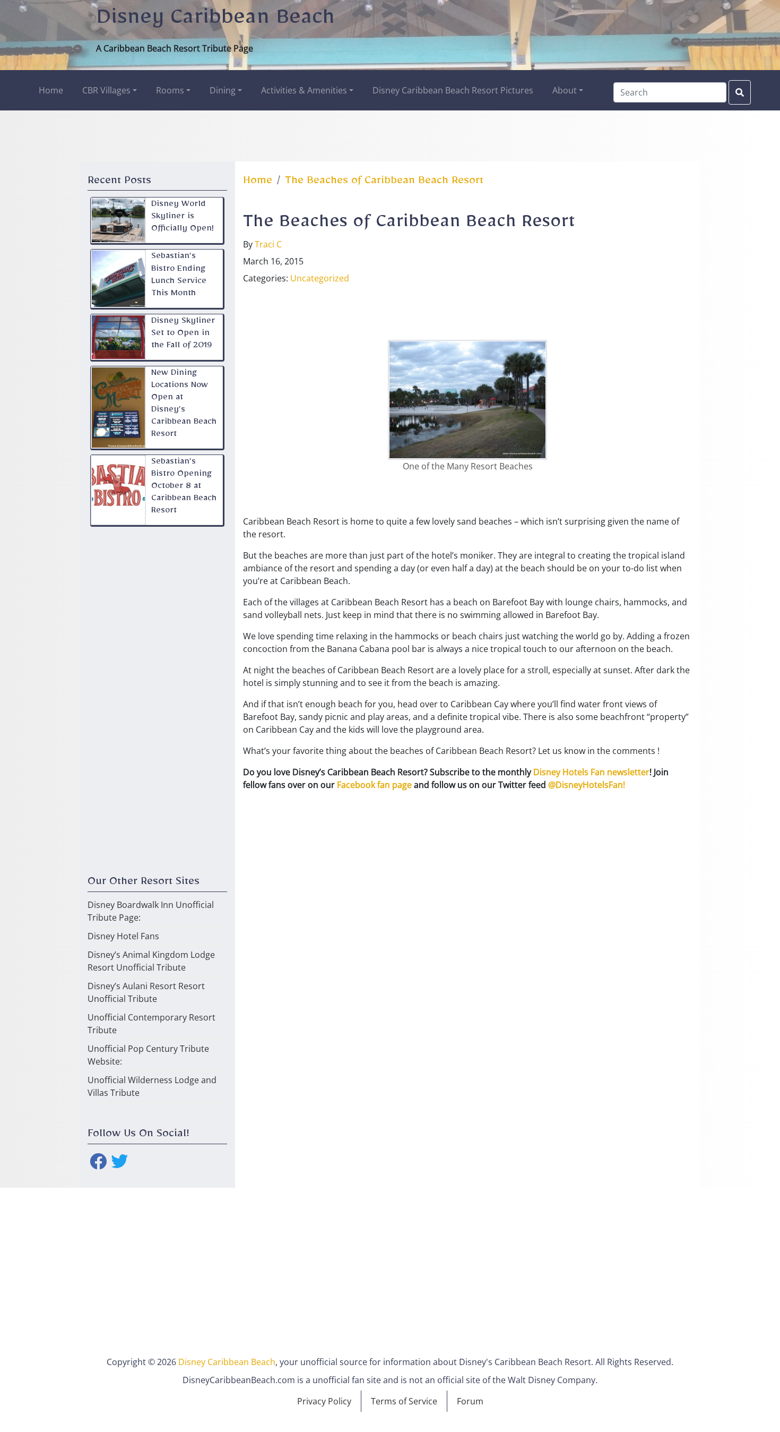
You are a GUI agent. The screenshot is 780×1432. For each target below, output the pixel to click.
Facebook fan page (374, 785)
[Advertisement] (390, 134)
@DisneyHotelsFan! (586, 785)
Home (257, 182)
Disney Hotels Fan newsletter (591, 772)
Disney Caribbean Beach (215, 22)
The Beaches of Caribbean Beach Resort (384, 182)
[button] (109, 90)
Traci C (268, 244)
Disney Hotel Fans (123, 936)
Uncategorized (319, 278)
